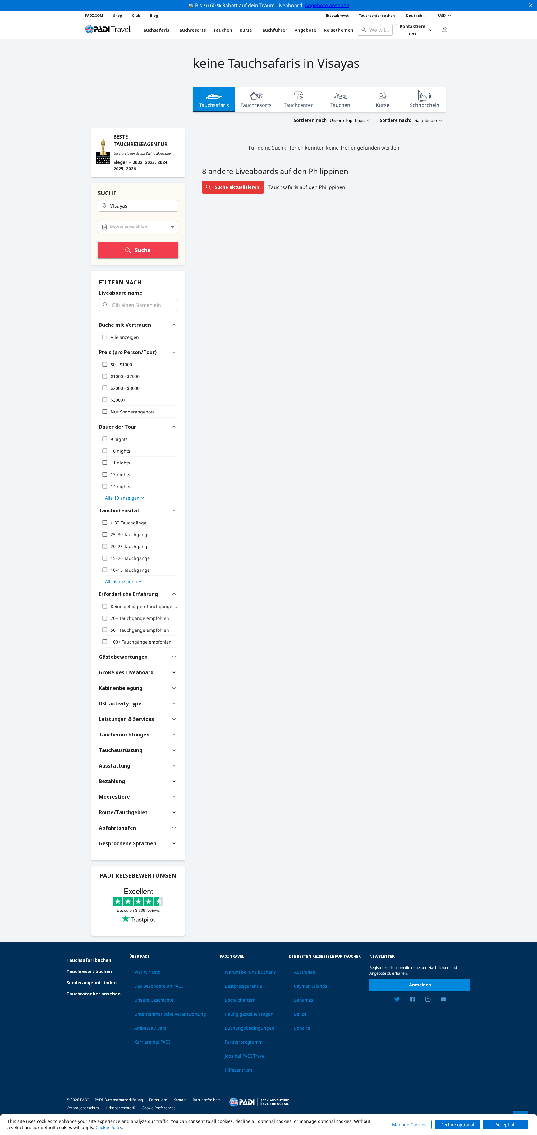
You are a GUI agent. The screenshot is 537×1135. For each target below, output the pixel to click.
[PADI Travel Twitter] (397, 1000)
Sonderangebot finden (92, 982)
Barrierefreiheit (206, 1099)
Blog (154, 15)
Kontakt (179, 1099)
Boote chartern (240, 1000)
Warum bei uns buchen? (250, 972)
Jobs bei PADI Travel (245, 1056)
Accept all (505, 1125)
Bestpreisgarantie (243, 986)
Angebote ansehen (327, 5)
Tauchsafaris (214, 105)
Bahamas (303, 1000)
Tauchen (222, 30)
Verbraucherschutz (83, 1107)
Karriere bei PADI (152, 1042)
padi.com (94, 15)
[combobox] (379, 30)
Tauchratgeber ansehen (94, 994)
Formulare (158, 1099)
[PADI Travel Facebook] (412, 1000)
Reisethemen (338, 30)
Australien (304, 972)
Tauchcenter (298, 105)
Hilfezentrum (238, 1070)
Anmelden (420, 985)
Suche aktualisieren (237, 187)
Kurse (246, 30)
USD (442, 15)
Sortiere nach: (395, 120)
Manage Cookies (409, 1125)
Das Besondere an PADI (158, 986)
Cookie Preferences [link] (159, 1107)
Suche (143, 250)
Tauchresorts (256, 105)
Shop (117, 15)
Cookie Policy (108, 1127)
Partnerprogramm (244, 1042)
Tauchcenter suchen (377, 15)
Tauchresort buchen (89, 971)
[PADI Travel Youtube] (443, 1000)
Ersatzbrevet (337, 15)
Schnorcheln (424, 105)
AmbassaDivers (150, 1028)
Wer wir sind (147, 972)
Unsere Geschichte (153, 1000)
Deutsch (414, 15)
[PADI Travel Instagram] (428, 1000)
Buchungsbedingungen (249, 1028)
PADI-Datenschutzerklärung (119, 1099)
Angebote (305, 30)
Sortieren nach (310, 120)
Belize (300, 1014)
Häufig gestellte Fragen (249, 1014)
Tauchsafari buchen (89, 960)
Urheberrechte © (120, 1107)
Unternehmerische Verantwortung (170, 1014)
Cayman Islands (310, 986)
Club (136, 15)
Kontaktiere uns (412, 30)
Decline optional (457, 1125)
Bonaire (302, 1028)
